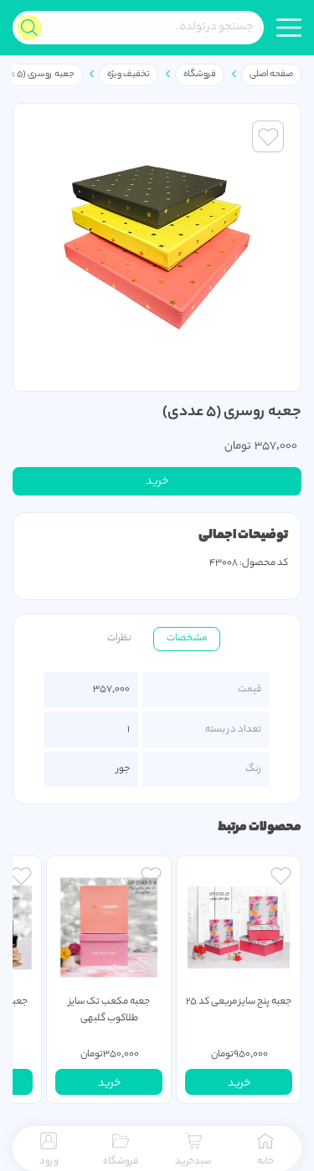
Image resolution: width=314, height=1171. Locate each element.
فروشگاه (199, 74)
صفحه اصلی (271, 74)
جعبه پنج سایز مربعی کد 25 (238, 1002)
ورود (49, 1161)
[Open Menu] (288, 27)
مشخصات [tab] (187, 638)
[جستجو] (29, 27)
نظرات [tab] (119, 638)
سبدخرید (193, 1161)
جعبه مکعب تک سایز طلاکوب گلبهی (109, 1010)
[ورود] (280, 878)
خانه (265, 1161)
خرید (157, 481)
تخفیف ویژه (128, 74)
